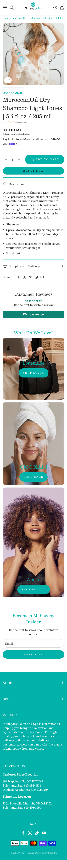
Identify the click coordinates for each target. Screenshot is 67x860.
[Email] (42, 277)
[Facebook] (18, 277)
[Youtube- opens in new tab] (44, 833)
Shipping (6, 133)
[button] (5, 7)
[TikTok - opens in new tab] (37, 833)
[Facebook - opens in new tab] (23, 833)
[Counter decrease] (6, 159)
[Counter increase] (19, 159)
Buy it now (33, 171)
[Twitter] (24, 277)
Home (6, 17)
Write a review (33, 314)
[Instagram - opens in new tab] (30, 833)
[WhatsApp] (36, 277)
